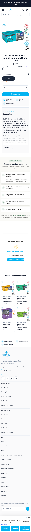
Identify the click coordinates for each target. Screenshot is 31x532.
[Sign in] (23, 10)
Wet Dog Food (5, 392)
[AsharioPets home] (13, 10)
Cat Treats (4, 423)
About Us (3, 441)
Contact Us (4, 446)
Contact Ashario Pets (19, 215)
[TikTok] (12, 378)
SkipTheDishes (5, 486)
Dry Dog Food (5, 387)
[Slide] (28, 74)
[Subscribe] (27, 509)
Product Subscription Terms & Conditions (12, 455)
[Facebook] (7, 378)
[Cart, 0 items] (27, 10)
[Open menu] (3, 10)
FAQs (2, 450)
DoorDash (4, 491)
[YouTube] (16, 378)
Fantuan (3, 495)
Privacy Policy (5, 464)
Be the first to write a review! (15, 259)
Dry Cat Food (4, 414)
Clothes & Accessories (7, 405)
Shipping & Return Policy (7, 468)
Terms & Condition (6, 459)
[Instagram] (3, 378)
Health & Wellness (6, 401)
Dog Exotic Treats (6, 396)
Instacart (3, 482)
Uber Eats (3, 477)
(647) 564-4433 (7, 370)
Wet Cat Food (5, 419)
